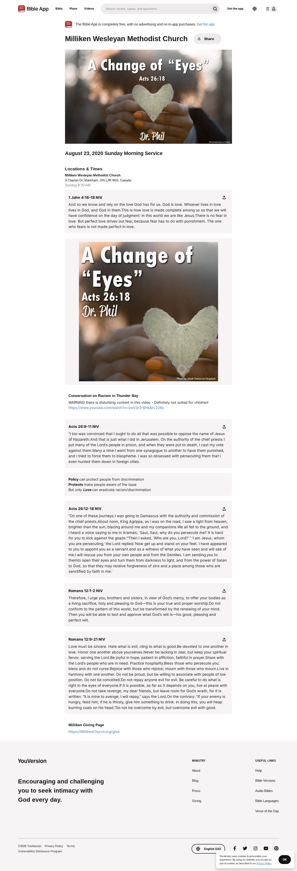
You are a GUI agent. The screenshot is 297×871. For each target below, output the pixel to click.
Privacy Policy (54, 846)
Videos (89, 8)
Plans (73, 8)
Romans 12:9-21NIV (86, 639)
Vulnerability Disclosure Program (40, 851)
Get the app (235, 8)
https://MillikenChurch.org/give (93, 731)
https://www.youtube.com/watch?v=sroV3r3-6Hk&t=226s (116, 407)
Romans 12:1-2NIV (85, 591)
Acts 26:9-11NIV (83, 426)
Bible (59, 8)
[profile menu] (270, 8)
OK (285, 859)
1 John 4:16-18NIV (85, 197)
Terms (71, 846)
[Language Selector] (254, 8)
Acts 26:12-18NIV (85, 508)
